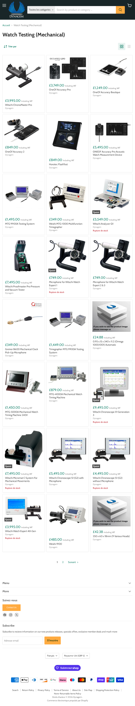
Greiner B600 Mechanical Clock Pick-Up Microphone (21, 351)
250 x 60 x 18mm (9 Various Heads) (111, 536)
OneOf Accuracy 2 (14, 151)
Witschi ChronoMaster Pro (18, 104)
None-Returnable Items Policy (67, 693)
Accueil (6, 25)
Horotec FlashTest (58, 164)
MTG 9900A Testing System (20, 223)
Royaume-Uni (74, 655)
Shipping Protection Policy (107, 690)
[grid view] (121, 46)
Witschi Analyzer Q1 (103, 223)
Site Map (88, 690)
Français (50, 655)
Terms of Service (61, 690)
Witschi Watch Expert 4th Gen (20, 531)
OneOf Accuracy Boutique (106, 92)
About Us (76, 690)
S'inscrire (52, 640)
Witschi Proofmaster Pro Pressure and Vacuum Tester (22, 288)
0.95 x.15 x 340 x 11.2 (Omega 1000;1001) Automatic (108, 343)
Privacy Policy (44, 690)
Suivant (72, 562)
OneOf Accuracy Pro (60, 89)
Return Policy (28, 690)
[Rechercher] (120, 10)
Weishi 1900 (55, 543)
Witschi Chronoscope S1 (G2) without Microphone (107, 479)
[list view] (129, 46)
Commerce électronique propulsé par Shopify (67, 700)
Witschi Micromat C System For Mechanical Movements (21, 479)
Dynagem (9, 108)
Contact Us (11, 607)
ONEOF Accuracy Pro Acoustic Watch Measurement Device (109, 153)
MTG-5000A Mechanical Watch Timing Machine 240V (21, 413)
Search (15, 690)
